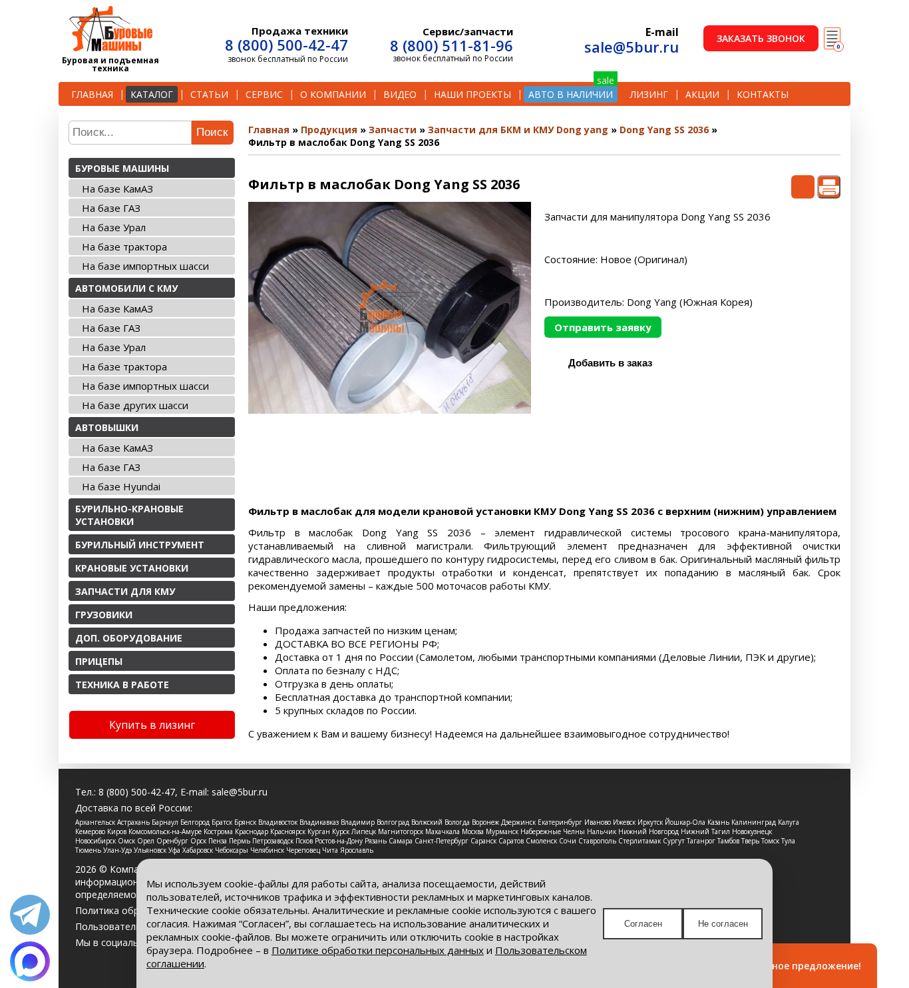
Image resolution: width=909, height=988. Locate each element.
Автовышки (106, 427)
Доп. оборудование (128, 638)
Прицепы (98, 661)
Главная (92, 94)
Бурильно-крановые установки (129, 515)
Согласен (643, 924)
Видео (400, 94)
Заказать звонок (761, 38)
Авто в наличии (570, 94)
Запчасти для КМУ (125, 591)
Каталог (151, 94)
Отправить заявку (602, 327)
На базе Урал (114, 227)
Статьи (209, 94)
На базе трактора (124, 246)
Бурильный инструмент (139, 544)
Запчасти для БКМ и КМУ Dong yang (518, 129)
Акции (702, 94)
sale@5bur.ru (631, 46)
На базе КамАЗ (117, 188)
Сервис (264, 94)
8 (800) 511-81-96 (451, 45)
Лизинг (649, 94)
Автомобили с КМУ (126, 288)
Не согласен (723, 924)
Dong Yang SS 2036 (664, 129)
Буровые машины (122, 168)
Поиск (212, 132)
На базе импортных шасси (145, 265)
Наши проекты (472, 94)
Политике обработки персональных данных (378, 950)
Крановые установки (131, 568)
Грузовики (103, 614)
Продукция (329, 129)
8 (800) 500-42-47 (286, 44)
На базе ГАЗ (111, 208)
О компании (333, 94)
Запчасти (393, 129)
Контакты (763, 94)
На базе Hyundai (121, 486)
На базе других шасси (135, 405)
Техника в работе (122, 684)
